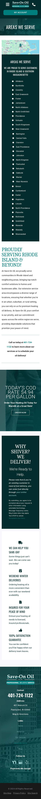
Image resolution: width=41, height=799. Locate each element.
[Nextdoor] (14, 762)
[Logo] (20, 2)
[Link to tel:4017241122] (34, 4)
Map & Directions (20, 714)
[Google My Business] (20, 762)
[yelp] (27, 762)
